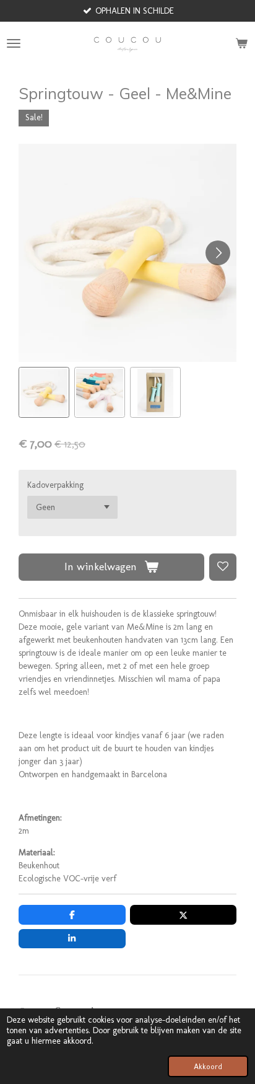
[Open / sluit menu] (13, 43)
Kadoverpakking (55, 485)
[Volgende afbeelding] (217, 252)
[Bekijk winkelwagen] (241, 43)
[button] (44, 392)
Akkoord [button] (208, 1066)
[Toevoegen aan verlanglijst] (222, 567)
